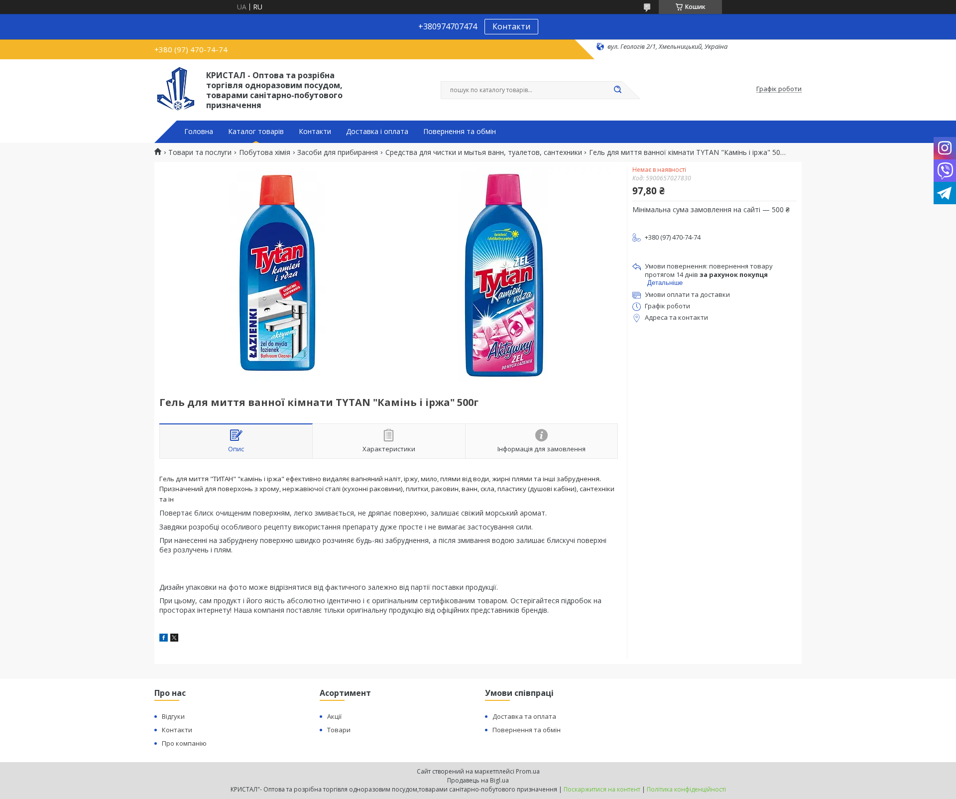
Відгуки (173, 716)
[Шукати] (617, 90)
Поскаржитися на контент (602, 789)
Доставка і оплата (377, 131)
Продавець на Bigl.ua (478, 780)
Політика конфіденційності (686, 789)
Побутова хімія (264, 152)
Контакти (511, 26)
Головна (198, 131)
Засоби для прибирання (337, 152)
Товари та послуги (200, 152)
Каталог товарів (256, 131)
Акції (334, 716)
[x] (174, 639)
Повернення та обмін (459, 131)
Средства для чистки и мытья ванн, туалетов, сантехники (483, 152)
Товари (339, 729)
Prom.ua (528, 771)
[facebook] (163, 639)
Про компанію (184, 743)
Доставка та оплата (524, 716)
